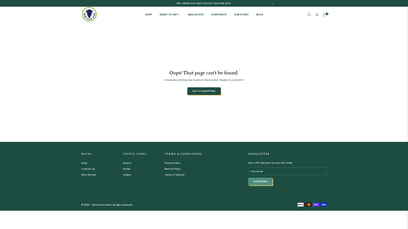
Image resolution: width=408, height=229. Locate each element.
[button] (309, 14)
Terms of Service (175, 174)
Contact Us (88, 168)
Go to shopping (204, 91)
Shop (84, 163)
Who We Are (88, 174)
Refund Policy (172, 168)
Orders (127, 174)
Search (127, 163)
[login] (317, 14)
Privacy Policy (172, 163)
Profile (126, 168)
